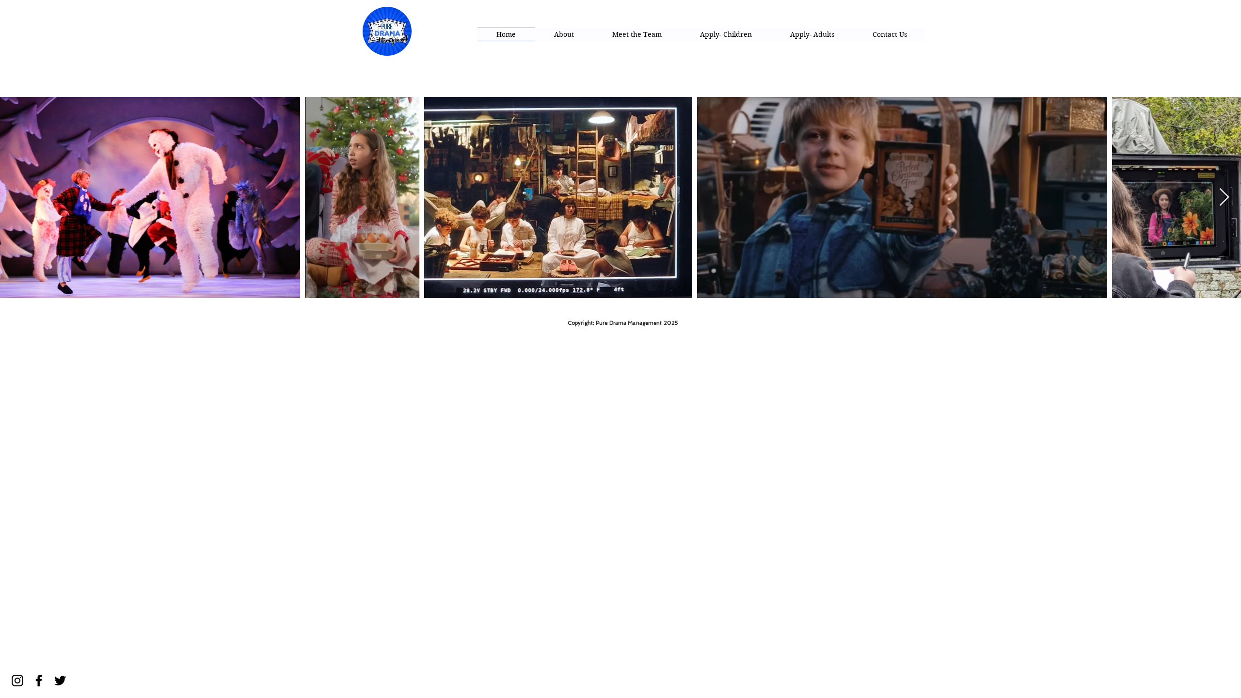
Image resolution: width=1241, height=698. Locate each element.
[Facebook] (39, 680)
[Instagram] (17, 680)
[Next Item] (1224, 197)
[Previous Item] (16, 197)
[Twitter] (60, 680)
